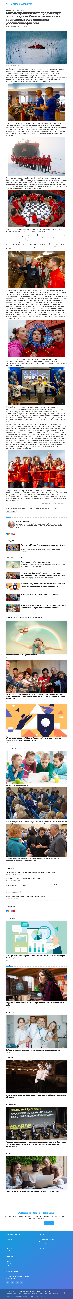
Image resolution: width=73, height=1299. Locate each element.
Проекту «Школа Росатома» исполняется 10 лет (43, 545)
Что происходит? (18, 874)
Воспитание (16, 880)
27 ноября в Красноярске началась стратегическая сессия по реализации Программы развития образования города (32, 859)
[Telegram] (12, 534)
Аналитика (10, 1244)
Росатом (30, 508)
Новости (9, 1239)
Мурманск (55, 508)
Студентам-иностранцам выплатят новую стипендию (32, 1191)
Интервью (10, 1246)
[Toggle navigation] (67, 3)
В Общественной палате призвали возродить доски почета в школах (25, 891)
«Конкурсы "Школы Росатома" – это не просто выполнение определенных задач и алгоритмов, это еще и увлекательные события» (43, 575)
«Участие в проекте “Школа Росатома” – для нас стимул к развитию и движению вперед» (33, 739)
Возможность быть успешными (35, 562)
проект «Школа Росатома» (42, 508)
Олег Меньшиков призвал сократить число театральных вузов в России (25, 896)
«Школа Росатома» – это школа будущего (40, 594)
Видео (8, 1250)
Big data (41, 1248)
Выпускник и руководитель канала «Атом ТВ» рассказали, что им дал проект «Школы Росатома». (43, 565)
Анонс (14, 887)
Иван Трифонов (11, 26)
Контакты (9, 1263)
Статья (24, 10)
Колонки (9, 1241)
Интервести (42, 1246)
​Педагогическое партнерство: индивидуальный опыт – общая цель (24, 878)
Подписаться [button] (49, 1223)
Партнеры (10, 1265)
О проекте (10, 1261)
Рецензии (9, 1248)
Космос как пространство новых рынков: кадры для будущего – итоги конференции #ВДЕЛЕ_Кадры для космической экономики (36, 1144)
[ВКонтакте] (7, 534)
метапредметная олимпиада (18, 508)
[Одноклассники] (9, 534)
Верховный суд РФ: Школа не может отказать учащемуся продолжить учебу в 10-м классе (30, 872)
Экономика (42, 1241)
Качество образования (45, 1244)
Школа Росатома (13, 10)
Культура (15, 898)
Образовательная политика (47, 1239)
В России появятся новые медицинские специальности (33, 1050)
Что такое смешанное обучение (17, 786)
